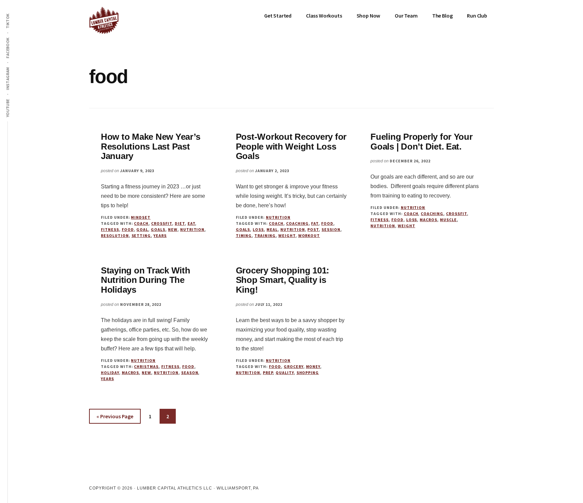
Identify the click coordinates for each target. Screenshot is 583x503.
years (160, 235)
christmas (146, 366)
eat (191, 223)
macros (428, 219)
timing (244, 235)
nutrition (192, 229)
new (172, 229)
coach (141, 223)
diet (180, 223)
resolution (115, 235)
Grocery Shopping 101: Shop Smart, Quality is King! (283, 280)
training (265, 235)
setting (141, 235)
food (128, 229)
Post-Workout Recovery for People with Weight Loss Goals (291, 146)
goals (158, 229)
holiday (110, 372)
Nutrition (278, 217)
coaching (297, 223)
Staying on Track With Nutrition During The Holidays (145, 280)
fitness (110, 229)
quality (285, 372)
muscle (448, 219)
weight (287, 235)
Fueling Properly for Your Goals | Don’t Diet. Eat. (421, 142)
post (313, 229)
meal (272, 229)
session (331, 229)
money (313, 366)
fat (314, 223)
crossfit (161, 223)
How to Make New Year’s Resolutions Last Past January (150, 146)
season (189, 372)
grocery (293, 366)
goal (142, 229)
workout (309, 235)
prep (268, 372)
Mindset (140, 217)
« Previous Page (114, 418)
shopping (308, 372)
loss (258, 229)
